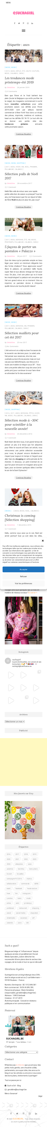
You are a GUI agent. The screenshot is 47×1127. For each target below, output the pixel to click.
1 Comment (11, 187)
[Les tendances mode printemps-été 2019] (23, 56)
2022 (26, 859)
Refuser (23, 576)
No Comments (12, 346)
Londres (10, 898)
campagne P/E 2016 (14, 879)
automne (10, 869)
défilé (18, 71)
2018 (26, 854)
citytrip (29, 879)
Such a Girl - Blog (14, 1086)
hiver (18, 167)
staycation (34, 913)
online (9, 903)
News (13, 67)
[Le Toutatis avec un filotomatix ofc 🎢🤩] (23, 675)
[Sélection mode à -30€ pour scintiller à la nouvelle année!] (23, 398)
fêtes (31, 413)
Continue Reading (23, 134)
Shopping (21, 163)
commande (25, 884)
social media (20, 913)
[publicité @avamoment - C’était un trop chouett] (11, 700)
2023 (34, 859)
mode (7, 73)
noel (27, 167)
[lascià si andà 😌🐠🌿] (36, 675)
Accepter (23, 569)
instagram (26, 893)
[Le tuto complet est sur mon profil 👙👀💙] (23, 687)
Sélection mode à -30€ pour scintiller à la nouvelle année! (21, 424)
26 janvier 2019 (23, 87)
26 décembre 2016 (24, 434)
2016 (8, 413)
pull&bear (9, 169)
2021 (17, 859)
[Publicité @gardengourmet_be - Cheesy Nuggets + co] (11, 675)
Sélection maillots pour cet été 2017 (22, 335)
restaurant (23, 908)
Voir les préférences (23, 583)
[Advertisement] (23, 762)
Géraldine (11, 87)
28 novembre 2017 (24, 183)
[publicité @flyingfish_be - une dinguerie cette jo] (36, 700)
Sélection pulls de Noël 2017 (21, 176)
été (23, 71)
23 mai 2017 (22, 342)
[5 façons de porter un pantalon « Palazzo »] (23, 224)
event (9, 888)
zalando (14, 73)
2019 (8, 71)
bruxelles (20, 874)
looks (19, 898)
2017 (8, 167)
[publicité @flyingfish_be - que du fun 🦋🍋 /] (23, 700)
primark (33, 167)
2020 (8, 859)
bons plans (33, 869)
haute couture (32, 71)
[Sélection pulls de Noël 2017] (23, 151)
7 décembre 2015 (24, 525)
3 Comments (12, 91)
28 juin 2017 (22, 256)
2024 (8, 864)
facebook (19, 888)
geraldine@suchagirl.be (17, 1090)
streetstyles (11, 918)
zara (21, 73)
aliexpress (19, 864)
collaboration (11, 884)
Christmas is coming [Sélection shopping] (20, 517)
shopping (35, 908)
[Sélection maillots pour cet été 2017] (23, 310)
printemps (9, 242)
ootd (17, 903)
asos (13, 71)
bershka (19, 240)
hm (22, 167)
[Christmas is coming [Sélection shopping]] (23, 497)
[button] (42, 540)
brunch (9, 874)
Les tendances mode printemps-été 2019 (19, 80)
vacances (23, 918)
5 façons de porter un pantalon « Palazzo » (20, 249)
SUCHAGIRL (18, 1119)
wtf (33, 918)
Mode (8, 67)
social (9, 913)
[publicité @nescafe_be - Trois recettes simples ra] (36, 687)
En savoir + (32, 593)
